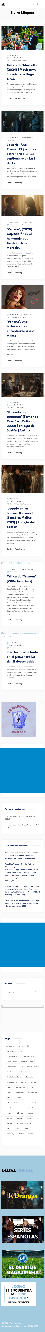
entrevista (20, 1092)
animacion (10, 1046)
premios (9, 1123)
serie (8, 1128)
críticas (34, 1082)
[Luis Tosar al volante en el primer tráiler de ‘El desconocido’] (23, 636)
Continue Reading (14, 98)
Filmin (26, 1103)
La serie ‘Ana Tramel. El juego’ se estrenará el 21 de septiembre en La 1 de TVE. (22, 154)
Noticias (12, 140)
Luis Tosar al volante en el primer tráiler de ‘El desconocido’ (22, 657)
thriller (21, 1134)
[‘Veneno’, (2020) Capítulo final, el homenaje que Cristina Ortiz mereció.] (23, 216)
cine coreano (11, 1061)
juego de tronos (31, 1108)
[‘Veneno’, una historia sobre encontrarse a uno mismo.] (23, 308)
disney (8, 1087)
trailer (30, 1134)
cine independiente (14, 1077)
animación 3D (24, 1046)
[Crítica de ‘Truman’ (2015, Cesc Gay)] (16, 563)
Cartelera (10, 1051)
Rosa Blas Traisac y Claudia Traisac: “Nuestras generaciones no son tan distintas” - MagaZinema (19, 867)
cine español (11, 1067)
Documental (20, 1087)
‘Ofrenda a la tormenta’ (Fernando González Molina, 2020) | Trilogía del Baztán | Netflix (22, 421)
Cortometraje (11, 1082)
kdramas (20, 1113)
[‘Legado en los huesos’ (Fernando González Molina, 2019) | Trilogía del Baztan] (23, 493)
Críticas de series (15, 60)
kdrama (9, 1113)
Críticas (16, 407)
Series (24, 60)
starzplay (10, 1134)
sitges (26, 1128)
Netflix (22, 407)
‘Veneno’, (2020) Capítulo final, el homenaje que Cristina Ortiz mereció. (19, 238)
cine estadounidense (29, 1067)
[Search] (38, 990)
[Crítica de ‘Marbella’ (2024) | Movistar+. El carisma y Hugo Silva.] (23, 49)
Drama (9, 1092)
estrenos (20, 1097)
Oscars (29, 1118)
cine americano (12, 1056)
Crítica (23, 1082)
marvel (30, 1113)
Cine (11, 407)
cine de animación (28, 1061)
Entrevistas (32, 1092)
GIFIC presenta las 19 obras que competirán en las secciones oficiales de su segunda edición (21, 855)
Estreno (9, 1097)
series (17, 1128)
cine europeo (11, 1072)
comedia (29, 1077)
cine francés (26, 1072)
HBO (34, 1103)
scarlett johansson (24, 1123)
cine (20, 1051)
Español (22, 504)
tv (7, 1139)
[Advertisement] (22, 770)
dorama (32, 1087)
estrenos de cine (13, 1103)
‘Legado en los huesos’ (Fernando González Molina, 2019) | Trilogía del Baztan (21, 518)
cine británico (28, 1056)
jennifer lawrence (13, 1108)
